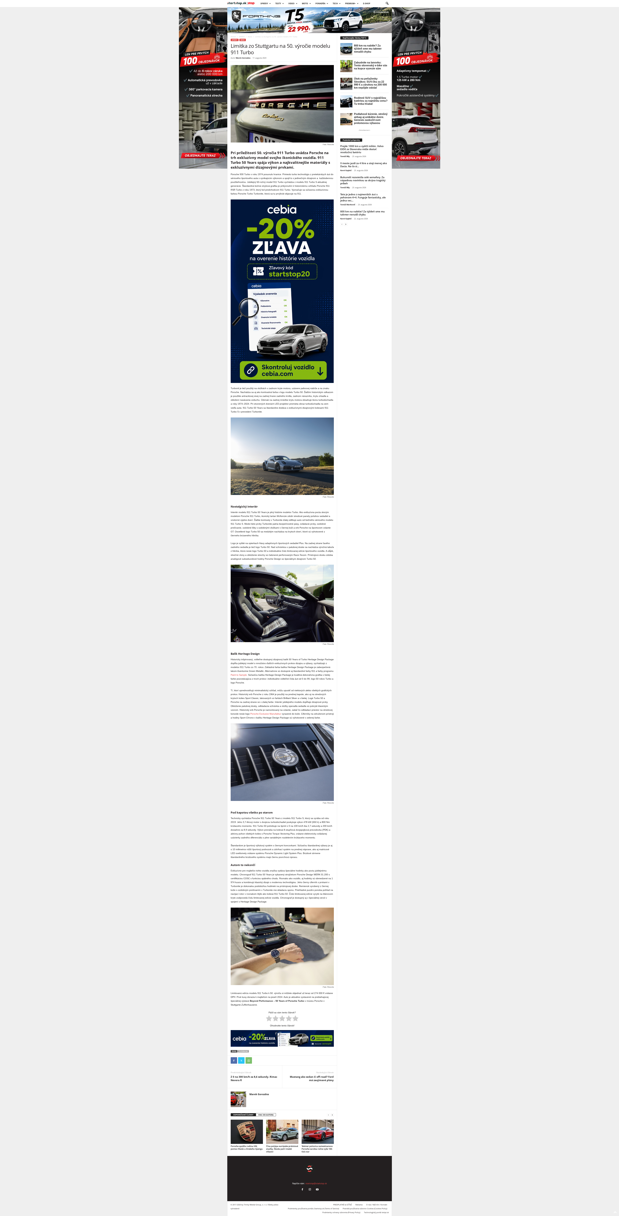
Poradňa (320, 3)
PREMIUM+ (350, 3)
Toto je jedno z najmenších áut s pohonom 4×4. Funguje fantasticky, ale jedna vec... (363, 197)
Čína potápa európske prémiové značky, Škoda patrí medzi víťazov (282, 1149)
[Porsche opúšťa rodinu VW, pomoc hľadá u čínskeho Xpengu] (247, 1132)
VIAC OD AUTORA (266, 1115)
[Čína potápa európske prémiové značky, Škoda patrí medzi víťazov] (282, 1132)
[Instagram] (310, 1190)
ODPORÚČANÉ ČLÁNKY (243, 1115)
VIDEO (291, 3)
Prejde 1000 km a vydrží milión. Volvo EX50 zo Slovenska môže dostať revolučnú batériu (361, 149)
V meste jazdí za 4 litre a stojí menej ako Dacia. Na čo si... (363, 165)
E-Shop (366, 3)
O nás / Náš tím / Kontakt (376, 1204)
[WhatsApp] (249, 1060)
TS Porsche (243, 1051)
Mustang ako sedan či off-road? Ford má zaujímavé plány (312, 1078)
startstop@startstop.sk (316, 1183)
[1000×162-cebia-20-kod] (282, 1038)
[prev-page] (328, 1115)
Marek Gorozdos (243, 58)
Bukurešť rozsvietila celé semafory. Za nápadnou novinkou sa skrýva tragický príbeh (362, 180)
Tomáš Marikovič (347, 204)
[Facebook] (234, 1060)
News (250, 37)
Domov (233, 37)
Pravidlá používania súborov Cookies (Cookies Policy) (365, 1208)
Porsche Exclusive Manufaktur (265, 713)
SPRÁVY (264, 3)
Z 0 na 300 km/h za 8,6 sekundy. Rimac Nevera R (254, 1078)
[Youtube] (317, 1190)
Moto (305, 3)
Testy (278, 3)
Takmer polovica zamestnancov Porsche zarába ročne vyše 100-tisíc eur (317, 1149)
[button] (387, 3)
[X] (241, 1060)
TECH (335, 3)
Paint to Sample (239, 675)
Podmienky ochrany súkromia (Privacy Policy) (341, 1212)
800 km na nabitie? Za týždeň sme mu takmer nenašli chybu (362, 213)
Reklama (359, 1204)
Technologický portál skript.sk (376, 1212)
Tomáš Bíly (345, 156)
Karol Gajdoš (345, 170)
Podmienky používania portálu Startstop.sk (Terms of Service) (313, 1208)
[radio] (269, 1019)
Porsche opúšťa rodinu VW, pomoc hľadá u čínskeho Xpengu (247, 1147)
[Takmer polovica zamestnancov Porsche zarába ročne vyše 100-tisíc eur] (318, 1132)
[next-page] (332, 1115)
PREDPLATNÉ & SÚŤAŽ (342, 1204)
